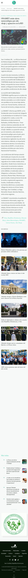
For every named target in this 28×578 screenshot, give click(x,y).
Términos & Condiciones (7, 570)
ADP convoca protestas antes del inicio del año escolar (13, 368)
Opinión (20, 556)
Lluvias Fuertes (10, 223)
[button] (2, 2)
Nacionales (16, 551)
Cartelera (17, 553)
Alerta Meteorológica (12, 220)
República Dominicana (14, 218)
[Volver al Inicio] (14, 2)
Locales (23, 551)
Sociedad (3, 553)
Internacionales (7, 551)
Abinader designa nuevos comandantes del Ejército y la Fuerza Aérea (13, 344)
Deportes (24, 553)
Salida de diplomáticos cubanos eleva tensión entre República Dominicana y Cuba (14, 320)
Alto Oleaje (18, 223)
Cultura (10, 553)
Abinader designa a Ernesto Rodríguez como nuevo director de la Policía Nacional (13, 297)
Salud (14, 556)
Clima (5, 218)
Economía (8, 556)
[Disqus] (14, 390)
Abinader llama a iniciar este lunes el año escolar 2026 (13, 274)
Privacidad (17, 570)
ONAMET (22, 220)
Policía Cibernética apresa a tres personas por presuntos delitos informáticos (14, 251)
